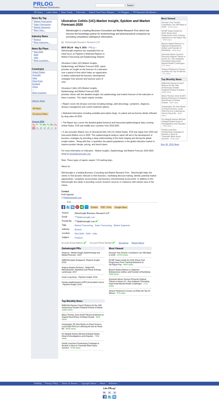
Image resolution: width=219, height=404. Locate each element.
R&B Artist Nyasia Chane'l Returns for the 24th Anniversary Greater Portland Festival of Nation (82, 306)
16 (55, 128)
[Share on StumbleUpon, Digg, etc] (82, 207)
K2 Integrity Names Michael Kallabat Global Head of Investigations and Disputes (81, 335)
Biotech (37, 39)
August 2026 (38, 121)
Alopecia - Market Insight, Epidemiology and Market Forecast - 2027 (81, 254)
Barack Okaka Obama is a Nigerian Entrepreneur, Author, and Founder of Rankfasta (129, 271)
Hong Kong (37, 81)
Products (79, 238)
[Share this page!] (109, 398)
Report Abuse (138, 243)
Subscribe (80, 12)
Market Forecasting (43, 21)
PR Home (38, 12)
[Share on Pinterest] (77, 207)
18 (48, 128)
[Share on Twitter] (68, 207)
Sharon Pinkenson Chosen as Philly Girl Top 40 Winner (174, 70)
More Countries (39, 93)
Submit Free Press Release (101, 12)
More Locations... (42, 60)
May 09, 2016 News (170, 144)
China (35, 87)
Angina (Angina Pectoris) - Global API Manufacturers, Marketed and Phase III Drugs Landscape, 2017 (81, 269)
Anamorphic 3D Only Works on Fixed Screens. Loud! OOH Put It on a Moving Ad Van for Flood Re (82, 326)
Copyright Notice (88, 383)
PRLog (91, 47)
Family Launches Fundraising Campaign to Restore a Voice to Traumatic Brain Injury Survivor (80, 345)
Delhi (36, 55)
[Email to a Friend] (86, 207)
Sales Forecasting (42, 24)
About (102, 383)
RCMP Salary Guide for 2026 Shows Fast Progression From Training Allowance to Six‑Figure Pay (127, 262)
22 (34, 128)
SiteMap (38, 383)
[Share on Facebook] (63, 207)
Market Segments (42, 27)
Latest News (52, 12)
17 (52, 128)
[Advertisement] (134, 70)
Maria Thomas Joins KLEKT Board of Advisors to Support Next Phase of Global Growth (83, 316)
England (36, 84)
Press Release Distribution (46, 7)
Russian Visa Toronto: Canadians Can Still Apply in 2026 (174, 24)
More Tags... (40, 30)
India (36, 57)
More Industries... (42, 42)
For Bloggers (124, 12)
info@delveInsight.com (80, 154)
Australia (36, 75)
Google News (121, 207)
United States (38, 72)
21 (37, 128)
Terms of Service (70, 383)
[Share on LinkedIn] (73, 207)
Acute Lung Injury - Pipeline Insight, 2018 (79, 277)
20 (41, 128)
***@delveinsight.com (71, 197)
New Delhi (38, 52)
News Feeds (67, 12)
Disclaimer (123, 243)
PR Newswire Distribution (144, 12)
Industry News (38, 101)
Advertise (113, 383)
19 (44, 128)
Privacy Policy (51, 383)
